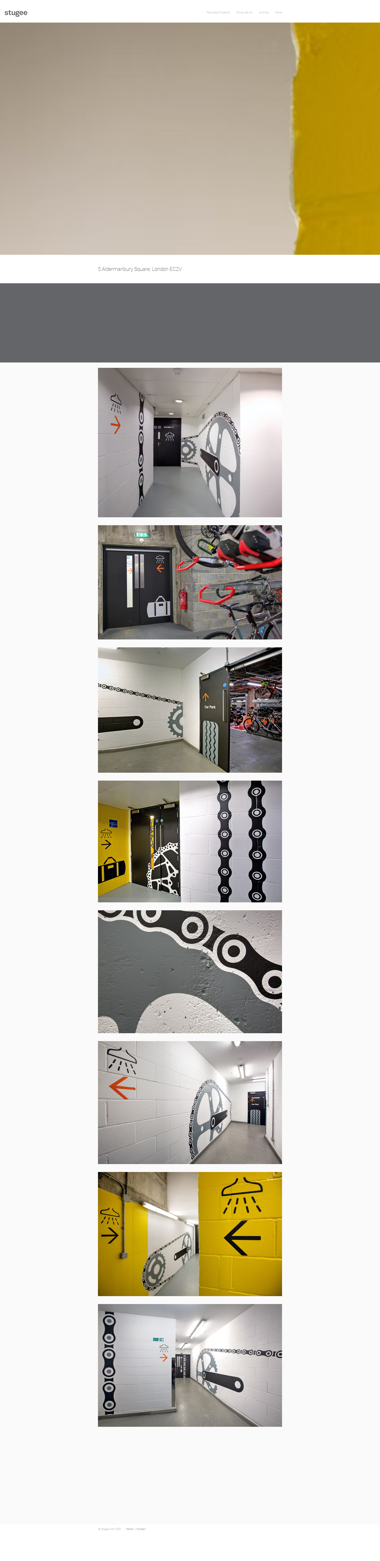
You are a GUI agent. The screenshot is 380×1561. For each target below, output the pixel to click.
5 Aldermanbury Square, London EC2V (140, 269)
